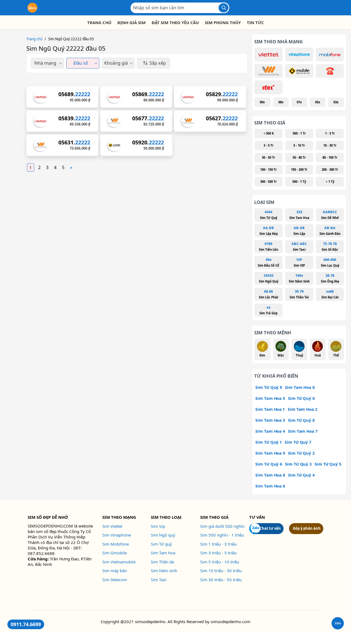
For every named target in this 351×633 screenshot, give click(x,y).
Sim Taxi (158, 579)
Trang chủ (34, 38)
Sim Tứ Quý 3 (298, 464)
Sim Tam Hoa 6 (270, 486)
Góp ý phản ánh (307, 528)
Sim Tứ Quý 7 (298, 442)
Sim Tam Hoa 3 (270, 420)
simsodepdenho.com (230, 621)
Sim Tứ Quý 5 (328, 464)
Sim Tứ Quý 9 (268, 387)
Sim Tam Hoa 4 (270, 431)
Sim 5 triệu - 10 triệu (219, 561)
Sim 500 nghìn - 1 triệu (222, 535)
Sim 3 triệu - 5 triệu (218, 552)
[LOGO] (32, 8)
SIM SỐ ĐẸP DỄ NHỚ (48, 517)
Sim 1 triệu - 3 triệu (218, 544)
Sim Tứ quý (161, 544)
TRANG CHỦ (99, 22)
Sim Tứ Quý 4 (301, 475)
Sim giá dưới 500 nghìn (222, 526)
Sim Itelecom (114, 579)
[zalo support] (338, 623)
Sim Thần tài (162, 561)
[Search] (223, 7)
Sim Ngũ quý (163, 535)
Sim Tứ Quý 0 (301, 398)
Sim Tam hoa (163, 552)
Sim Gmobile (114, 552)
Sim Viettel (112, 526)
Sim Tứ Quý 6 (268, 464)
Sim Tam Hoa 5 (270, 398)
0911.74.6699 (26, 624)
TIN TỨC (255, 22)
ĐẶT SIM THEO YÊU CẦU (175, 22)
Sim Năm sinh (164, 570)
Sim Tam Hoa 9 (270, 453)
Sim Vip (158, 526)
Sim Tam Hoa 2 (302, 409)
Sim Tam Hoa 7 (303, 431)
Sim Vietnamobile (118, 561)
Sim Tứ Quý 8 (301, 420)
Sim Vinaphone (116, 535)
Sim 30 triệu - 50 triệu (221, 579)
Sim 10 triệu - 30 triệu (221, 570)
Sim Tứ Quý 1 (268, 442)
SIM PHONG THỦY (223, 22)
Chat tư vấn (270, 528)
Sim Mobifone (115, 544)
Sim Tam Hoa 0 (300, 387)
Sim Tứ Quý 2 (301, 453)
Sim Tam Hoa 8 (270, 475)
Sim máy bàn (114, 570)
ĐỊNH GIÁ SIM (131, 22)
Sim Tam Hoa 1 (270, 409)
